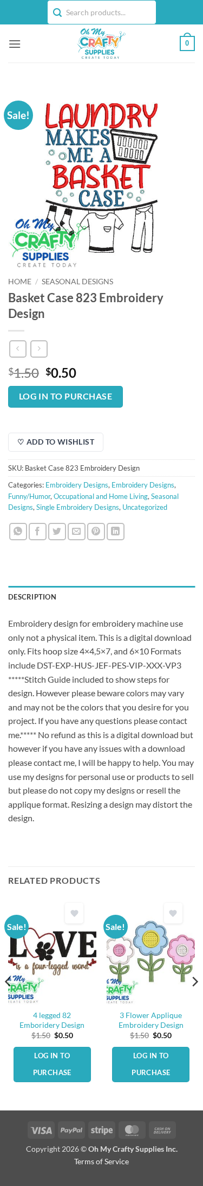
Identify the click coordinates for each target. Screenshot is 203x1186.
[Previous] (8, 1003)
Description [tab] (32, 596)
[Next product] (17, 348)
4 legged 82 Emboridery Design (51, 1020)
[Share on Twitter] (57, 532)
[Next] (194, 1003)
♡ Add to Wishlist (55, 441)
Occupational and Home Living (101, 496)
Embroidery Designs (76, 484)
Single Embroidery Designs (77, 507)
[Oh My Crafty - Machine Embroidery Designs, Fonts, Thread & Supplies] (100, 43)
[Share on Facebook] (38, 532)
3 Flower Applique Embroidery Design (151, 1020)
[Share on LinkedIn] (116, 532)
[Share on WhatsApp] (18, 532)
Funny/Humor (29, 496)
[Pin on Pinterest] (96, 532)
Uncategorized (144, 507)
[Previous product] (38, 348)
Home (19, 281)
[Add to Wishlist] (74, 913)
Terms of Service (101, 1161)
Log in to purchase (65, 396)
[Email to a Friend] (77, 532)
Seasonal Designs (77, 281)
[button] (14, 43)
